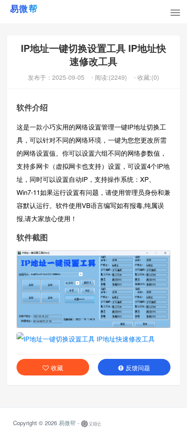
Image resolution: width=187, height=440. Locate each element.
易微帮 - (69, 423)
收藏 (57, 367)
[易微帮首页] (35, 8)
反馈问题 (138, 367)
